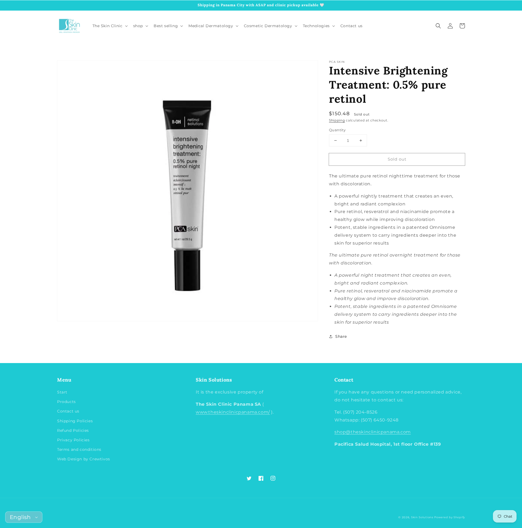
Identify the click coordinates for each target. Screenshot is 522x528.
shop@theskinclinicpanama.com (372, 432)
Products (66, 401)
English (20, 517)
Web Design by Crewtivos (83, 459)
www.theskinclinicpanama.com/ (233, 412)
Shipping (337, 120)
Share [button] (341, 336)
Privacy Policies (73, 440)
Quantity (337, 130)
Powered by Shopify (449, 517)
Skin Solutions (422, 517)
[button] (438, 26)
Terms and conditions (79, 449)
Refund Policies (73, 430)
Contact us (68, 411)
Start (62, 392)
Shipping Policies (75, 420)
